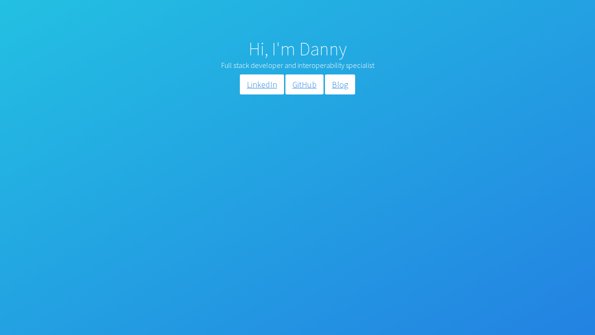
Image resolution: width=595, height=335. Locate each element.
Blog (340, 84)
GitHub (304, 84)
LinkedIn (262, 84)
